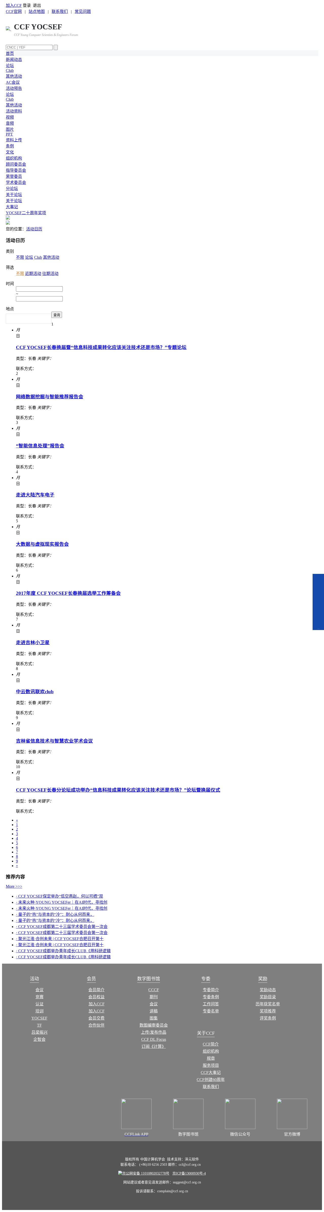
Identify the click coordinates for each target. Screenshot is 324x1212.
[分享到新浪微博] (318, 608)
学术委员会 (16, 182)
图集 (154, 1018)
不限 (20, 257)
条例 (10, 146)
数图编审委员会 (153, 1025)
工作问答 (211, 1004)
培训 (39, 1011)
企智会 (39, 1039)
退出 (37, 5)
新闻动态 (14, 59)
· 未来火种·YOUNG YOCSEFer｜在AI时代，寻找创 (61, 902)
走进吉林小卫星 (33, 642)
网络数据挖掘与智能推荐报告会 (49, 396)
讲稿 (154, 1011)
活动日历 (34, 229)
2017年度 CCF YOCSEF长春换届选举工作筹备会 (68, 593)
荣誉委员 (14, 176)
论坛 (10, 65)
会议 (39, 990)
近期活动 (33, 273)
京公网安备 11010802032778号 (145, 1173)
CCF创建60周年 (211, 1079)
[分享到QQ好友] (318, 580)
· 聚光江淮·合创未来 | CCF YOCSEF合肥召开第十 (60, 939)
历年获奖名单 (268, 1004)
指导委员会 (16, 170)
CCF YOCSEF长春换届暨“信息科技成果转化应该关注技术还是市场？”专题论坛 (101, 347)
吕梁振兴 (39, 1032)
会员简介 (96, 990)
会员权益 (96, 997)
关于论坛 (14, 194)
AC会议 (13, 82)
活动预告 (14, 88)
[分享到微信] (318, 594)
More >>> (14, 886)
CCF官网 (14, 11)
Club (10, 70)
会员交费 (96, 1018)
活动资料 (14, 111)
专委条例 (211, 997)
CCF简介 (211, 1044)
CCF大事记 (211, 1072)
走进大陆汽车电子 (35, 494)
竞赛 (39, 997)
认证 (39, 1004)
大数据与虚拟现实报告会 (42, 544)
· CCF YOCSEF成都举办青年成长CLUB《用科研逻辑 (63, 951)
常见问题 (83, 11)
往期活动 (50, 273)
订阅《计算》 (153, 1046)
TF (39, 1025)
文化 (10, 152)
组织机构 (14, 158)
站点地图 (37, 11)
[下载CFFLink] (318, 620)
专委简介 (211, 990)
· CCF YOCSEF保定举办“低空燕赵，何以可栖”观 (59, 896)
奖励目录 (268, 997)
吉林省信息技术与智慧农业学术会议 (54, 741)
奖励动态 (268, 990)
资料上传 (14, 140)
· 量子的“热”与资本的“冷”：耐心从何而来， (55, 914)
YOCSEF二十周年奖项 (26, 213)
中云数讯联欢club (35, 691)
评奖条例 (268, 1018)
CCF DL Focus (153, 1039)
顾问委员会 (16, 164)
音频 (10, 123)
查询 (56, 315)
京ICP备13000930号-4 (189, 1173)
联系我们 (60, 11)
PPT (9, 134)
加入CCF (14, 5)
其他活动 (14, 76)
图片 (10, 129)
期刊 (154, 997)
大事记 (12, 207)
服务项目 (211, 1065)
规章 (211, 1058)
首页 (10, 53)
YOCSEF (39, 1018)
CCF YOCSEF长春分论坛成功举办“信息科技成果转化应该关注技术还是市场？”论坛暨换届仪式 (118, 790)
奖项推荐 (268, 1011)
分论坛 (12, 188)
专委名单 (211, 1011)
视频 (10, 117)
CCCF (153, 990)
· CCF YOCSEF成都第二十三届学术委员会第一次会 (62, 926)
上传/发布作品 (153, 1032)
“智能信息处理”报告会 (40, 445)
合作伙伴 (96, 1025)
